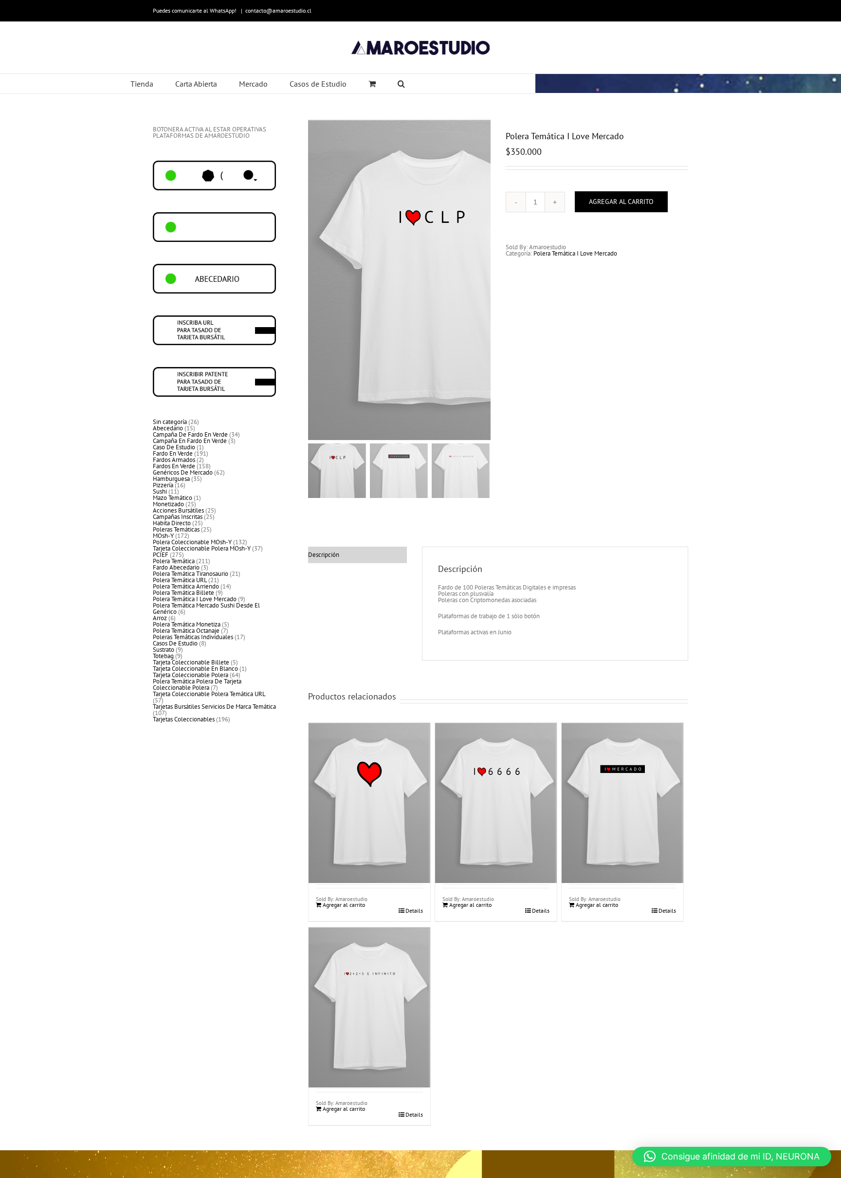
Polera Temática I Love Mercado (575, 253)
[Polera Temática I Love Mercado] (369, 779)
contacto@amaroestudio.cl (278, 10)
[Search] (401, 83)
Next (483, 279)
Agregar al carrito (621, 201)
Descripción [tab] (323, 555)
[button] (731, 1156)
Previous (315, 279)
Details (414, 911)
